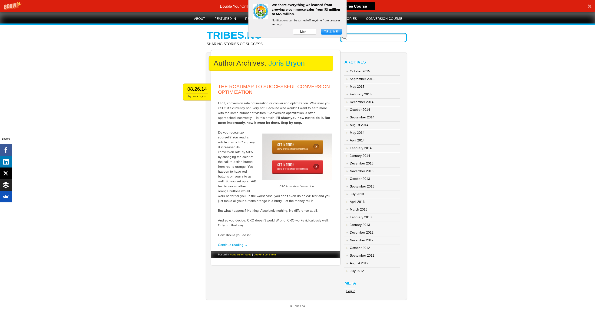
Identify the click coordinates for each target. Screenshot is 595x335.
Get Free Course (352, 6)
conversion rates (240, 254)
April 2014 (357, 140)
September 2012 (362, 255)
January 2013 (360, 225)
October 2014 (360, 109)
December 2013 (362, 163)
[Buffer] (6, 185)
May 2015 (357, 86)
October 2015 (360, 71)
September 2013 (362, 186)
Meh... (304, 32)
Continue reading (233, 245)
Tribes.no (234, 35)
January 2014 (360, 155)
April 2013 (357, 202)
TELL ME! (331, 32)
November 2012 (362, 240)
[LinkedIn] (6, 162)
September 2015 (362, 79)
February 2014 (361, 148)
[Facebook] (6, 150)
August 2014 (359, 125)
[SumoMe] (6, 196)
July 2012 (357, 271)
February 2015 (361, 94)
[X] (6, 173)
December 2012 (362, 232)
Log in (350, 291)
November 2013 (362, 171)
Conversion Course (384, 18)
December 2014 (362, 102)
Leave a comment (265, 254)
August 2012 (359, 263)
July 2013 (357, 194)
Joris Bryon (286, 63)
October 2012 (360, 248)
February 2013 (361, 217)
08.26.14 (197, 89)
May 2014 (357, 132)
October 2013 (360, 179)
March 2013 (358, 209)
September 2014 (362, 117)
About (199, 18)
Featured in (225, 18)
